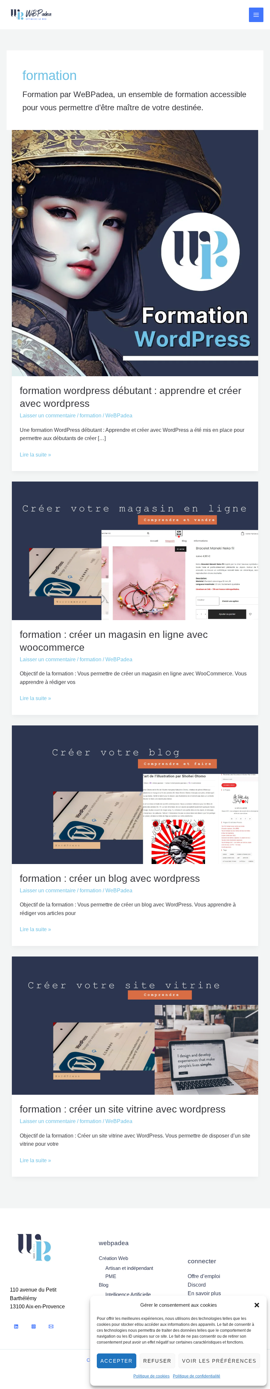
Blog (103, 1285)
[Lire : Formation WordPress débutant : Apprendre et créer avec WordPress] (135, 252)
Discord (197, 1285)
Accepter (116, 1361)
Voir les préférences (219, 1361)
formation (90, 415)
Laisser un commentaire (48, 415)
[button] (257, 1305)
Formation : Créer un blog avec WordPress (110, 878)
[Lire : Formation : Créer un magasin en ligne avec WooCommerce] (135, 550)
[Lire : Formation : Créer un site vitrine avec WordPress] (135, 1025)
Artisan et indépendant (129, 1268)
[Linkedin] (16, 1326)
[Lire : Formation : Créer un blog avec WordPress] (135, 794)
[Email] (51, 1326)
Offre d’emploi (204, 1276)
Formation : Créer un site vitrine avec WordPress (123, 1109)
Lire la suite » (35, 454)
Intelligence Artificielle (128, 1294)
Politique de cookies (151, 1376)
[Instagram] (33, 1326)
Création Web (113, 1258)
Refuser (157, 1361)
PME (110, 1276)
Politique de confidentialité (196, 1376)
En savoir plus (204, 1293)
